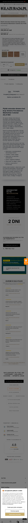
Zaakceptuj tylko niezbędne (14, 507)
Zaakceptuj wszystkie (15, 514)
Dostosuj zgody (15, 511)
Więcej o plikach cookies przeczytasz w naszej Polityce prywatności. (13, 503)
